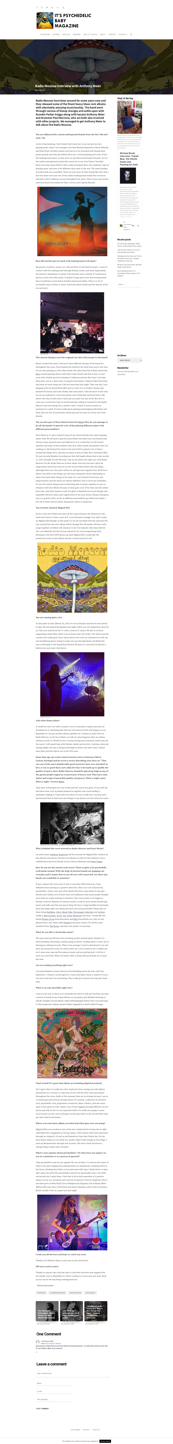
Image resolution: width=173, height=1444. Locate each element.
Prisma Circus (48, 919)
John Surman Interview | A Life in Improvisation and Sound (70, 1314)
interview (89, 912)
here (38, 374)
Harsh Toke (67, 912)
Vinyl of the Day (90, 34)
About (103, 34)
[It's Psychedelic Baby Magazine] (86, 20)
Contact (112, 34)
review (101, 912)
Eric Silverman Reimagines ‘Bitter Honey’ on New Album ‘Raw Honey (46, 1314)
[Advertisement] (129, 320)
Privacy (86, 1430)
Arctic (59, 915)
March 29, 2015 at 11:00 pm (51, 1343)
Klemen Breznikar (57, 1293)
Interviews (45, 34)
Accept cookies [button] (105, 1441)
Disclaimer (75, 1430)
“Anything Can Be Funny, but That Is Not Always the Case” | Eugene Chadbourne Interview (95, 1312)
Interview (41, 1293)
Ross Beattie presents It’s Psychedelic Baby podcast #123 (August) (128, 273)
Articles (66, 34)
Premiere (76, 34)
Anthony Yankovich (59, 854)
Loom (69, 915)
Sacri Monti (90, 1293)
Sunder (67, 922)
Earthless (51, 912)
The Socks (54, 926)
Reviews (56, 34)
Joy (64, 915)
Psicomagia (78, 912)
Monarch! (77, 915)
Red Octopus (50, 915)
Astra (58, 912)
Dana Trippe (96, 861)
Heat (76, 919)
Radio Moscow (75, 1293)
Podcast (122, 34)
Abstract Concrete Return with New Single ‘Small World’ (129, 266)
